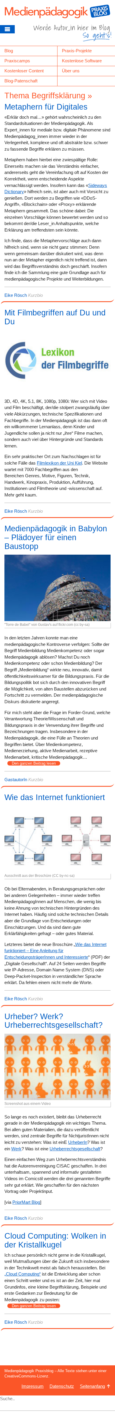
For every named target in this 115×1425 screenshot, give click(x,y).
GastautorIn (15, 779)
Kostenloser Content (24, 70)
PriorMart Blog (26, 1202)
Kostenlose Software (82, 60)
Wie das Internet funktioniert (54, 797)
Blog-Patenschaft (20, 80)
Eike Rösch (15, 295)
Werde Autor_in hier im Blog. (72, 35)
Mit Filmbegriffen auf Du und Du (55, 317)
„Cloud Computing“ (22, 1273)
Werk (16, 1148)
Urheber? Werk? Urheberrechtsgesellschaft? (53, 1021)
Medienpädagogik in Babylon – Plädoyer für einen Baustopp (55, 537)
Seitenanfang (92, 1386)
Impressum (33, 1386)
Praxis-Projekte (77, 50)
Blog (8, 50)
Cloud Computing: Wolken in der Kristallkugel (55, 1240)
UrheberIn (77, 1142)
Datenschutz (62, 1386)
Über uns (71, 70)
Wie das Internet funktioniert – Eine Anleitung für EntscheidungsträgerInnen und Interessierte (55, 951)
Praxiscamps (17, 60)
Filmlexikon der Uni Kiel (59, 462)
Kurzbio (35, 295)
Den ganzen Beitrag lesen (34, 763)
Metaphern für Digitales (46, 106)
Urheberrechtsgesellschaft (75, 1148)
